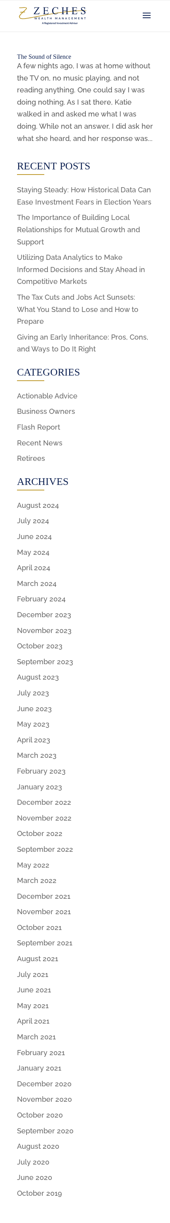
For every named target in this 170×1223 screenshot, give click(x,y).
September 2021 (44, 943)
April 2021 (33, 1021)
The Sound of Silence (44, 56)
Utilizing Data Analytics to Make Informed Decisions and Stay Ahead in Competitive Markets (81, 269)
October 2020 (40, 1115)
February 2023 (41, 771)
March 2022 (37, 880)
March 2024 (37, 583)
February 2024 (41, 599)
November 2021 (44, 911)
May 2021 (33, 1005)
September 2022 (45, 849)
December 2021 (43, 896)
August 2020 (38, 1146)
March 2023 (37, 755)
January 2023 (39, 787)
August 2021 (37, 958)
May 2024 (33, 552)
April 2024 (33, 568)
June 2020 (34, 1177)
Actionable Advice (47, 396)
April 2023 (33, 740)
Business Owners (46, 411)
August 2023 (38, 677)
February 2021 (41, 1052)
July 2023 (33, 693)
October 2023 (39, 646)
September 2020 (45, 1131)
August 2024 (38, 505)
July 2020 (33, 1162)
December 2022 (44, 802)
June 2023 (34, 708)
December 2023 (44, 615)
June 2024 (34, 536)
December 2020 (44, 1084)
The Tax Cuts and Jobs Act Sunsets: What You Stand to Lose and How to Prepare (77, 309)
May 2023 (33, 724)
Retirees (31, 458)
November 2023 (44, 630)
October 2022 (39, 833)
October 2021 (39, 927)
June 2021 (34, 990)
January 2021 (39, 1068)
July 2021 (32, 974)
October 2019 (39, 1193)
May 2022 (33, 865)
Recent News (39, 443)
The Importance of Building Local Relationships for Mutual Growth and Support (78, 229)
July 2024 (33, 521)
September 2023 (45, 662)
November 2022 (44, 818)
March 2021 (36, 1037)
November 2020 (44, 1099)
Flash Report (38, 427)
